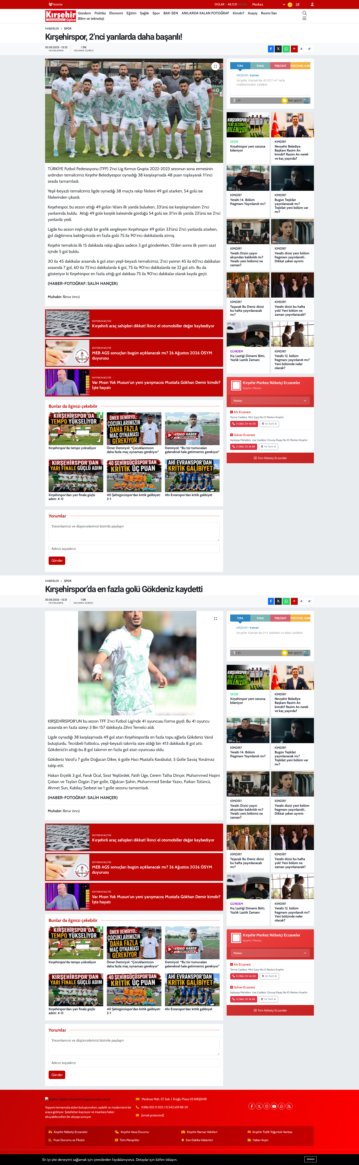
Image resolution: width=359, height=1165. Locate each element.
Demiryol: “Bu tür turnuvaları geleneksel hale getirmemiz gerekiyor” (192, 450)
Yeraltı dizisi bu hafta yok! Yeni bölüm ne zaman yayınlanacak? (290, 310)
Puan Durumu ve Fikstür (69, 1140)
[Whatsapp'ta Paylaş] (286, 49)
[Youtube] (274, 1106)
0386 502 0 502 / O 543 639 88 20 (164, 1107)
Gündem (84, 13)
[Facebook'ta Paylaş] (271, 49)
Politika (100, 13)
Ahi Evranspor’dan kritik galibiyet (188, 495)
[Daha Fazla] (294, 49)
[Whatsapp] (281, 1106)
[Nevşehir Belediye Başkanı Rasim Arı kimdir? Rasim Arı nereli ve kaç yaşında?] (292, 124)
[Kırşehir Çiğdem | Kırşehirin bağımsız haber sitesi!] (60, 15)
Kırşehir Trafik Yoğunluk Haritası (272, 1132)
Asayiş (252, 13)
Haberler (52, 28)
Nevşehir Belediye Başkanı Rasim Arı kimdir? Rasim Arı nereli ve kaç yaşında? (291, 152)
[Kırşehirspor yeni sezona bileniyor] (248, 124)
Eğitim (131, 13)
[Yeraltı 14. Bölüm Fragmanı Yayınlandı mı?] (248, 178)
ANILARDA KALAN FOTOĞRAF (205, 13)
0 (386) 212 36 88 (245, 446)
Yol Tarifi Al (271, 423)
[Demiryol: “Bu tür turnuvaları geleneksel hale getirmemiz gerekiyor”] (192, 428)
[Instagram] (266, 1106)
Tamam (310, 1159)
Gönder (57, 560)
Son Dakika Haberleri (199, 1140)
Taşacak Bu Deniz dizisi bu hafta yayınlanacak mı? (247, 310)
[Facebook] (251, 1106)
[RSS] (289, 1106)
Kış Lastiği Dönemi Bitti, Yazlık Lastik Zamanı (247, 358)
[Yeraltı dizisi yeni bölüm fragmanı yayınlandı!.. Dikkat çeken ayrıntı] (292, 231)
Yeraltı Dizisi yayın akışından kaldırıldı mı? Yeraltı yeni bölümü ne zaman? (246, 259)
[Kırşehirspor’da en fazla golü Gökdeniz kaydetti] (134, 663)
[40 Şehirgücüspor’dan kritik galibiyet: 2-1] (134, 475)
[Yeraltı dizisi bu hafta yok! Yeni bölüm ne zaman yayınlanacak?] (292, 285)
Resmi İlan (269, 13)
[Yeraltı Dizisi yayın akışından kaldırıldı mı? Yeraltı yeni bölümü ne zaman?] (248, 231)
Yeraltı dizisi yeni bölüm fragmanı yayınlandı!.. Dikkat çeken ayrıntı (292, 257)
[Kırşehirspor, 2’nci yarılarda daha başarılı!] (134, 111)
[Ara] (305, 13)
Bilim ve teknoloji (91, 18)
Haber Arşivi (260, 1140)
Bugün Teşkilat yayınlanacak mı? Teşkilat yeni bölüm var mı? (291, 206)
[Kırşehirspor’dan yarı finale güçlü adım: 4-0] (76, 475)
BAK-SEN (171, 13)
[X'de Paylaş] (278, 49)
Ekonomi (116, 13)
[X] (259, 1106)
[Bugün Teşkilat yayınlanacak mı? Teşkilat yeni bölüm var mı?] (292, 178)
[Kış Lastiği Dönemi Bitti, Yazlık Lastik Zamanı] (248, 334)
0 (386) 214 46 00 (246, 423)
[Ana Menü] (304, 18)
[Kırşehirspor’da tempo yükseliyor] (76, 428)
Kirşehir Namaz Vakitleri (202, 1132)
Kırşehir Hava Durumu (135, 1132)
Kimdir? (238, 13)
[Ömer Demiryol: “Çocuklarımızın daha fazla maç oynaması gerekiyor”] (134, 428)
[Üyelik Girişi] (310, 4)
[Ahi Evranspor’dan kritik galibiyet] (192, 475)
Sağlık (144, 13)
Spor (156, 13)
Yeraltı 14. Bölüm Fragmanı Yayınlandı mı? (248, 202)
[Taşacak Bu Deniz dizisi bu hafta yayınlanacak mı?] (248, 285)
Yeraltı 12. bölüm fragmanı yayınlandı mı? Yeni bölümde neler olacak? (292, 362)
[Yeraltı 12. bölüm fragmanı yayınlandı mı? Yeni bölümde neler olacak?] (292, 334)
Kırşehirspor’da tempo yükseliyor (72, 448)
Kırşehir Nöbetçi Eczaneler (71, 1132)
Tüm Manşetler (129, 1140)
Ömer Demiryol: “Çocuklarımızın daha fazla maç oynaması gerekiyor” (133, 450)
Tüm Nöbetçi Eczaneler (272, 458)
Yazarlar (58, 4)
